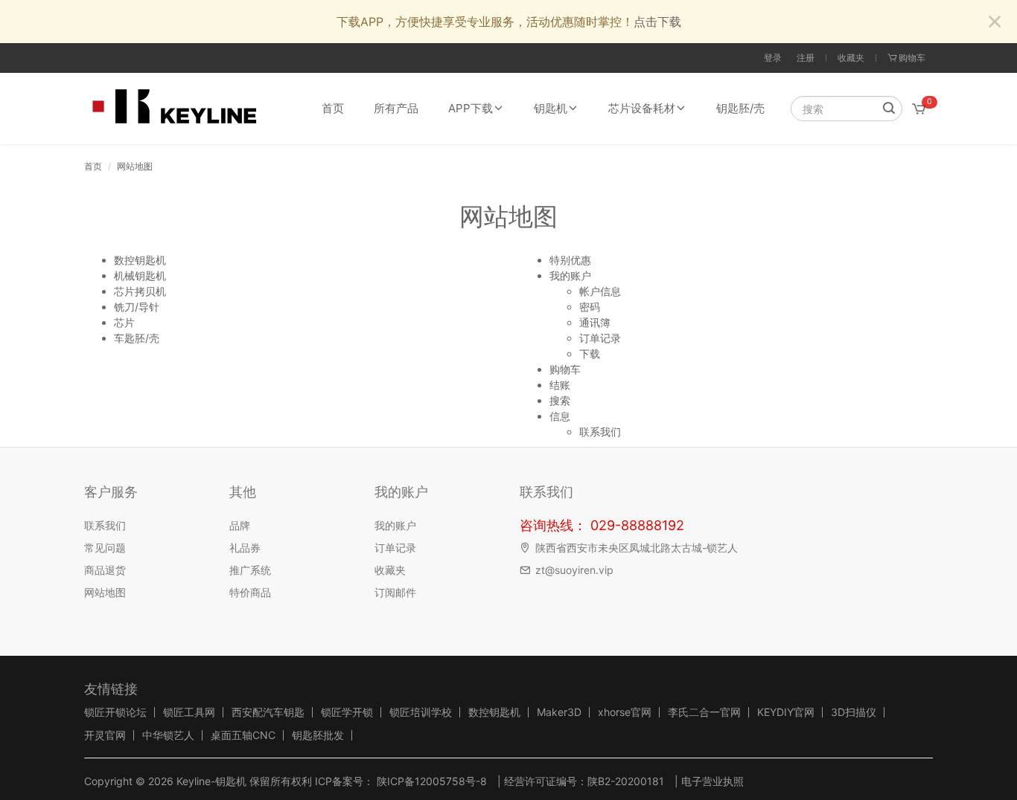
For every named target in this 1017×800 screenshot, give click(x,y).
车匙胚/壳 (136, 338)
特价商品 (250, 592)
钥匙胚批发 (318, 735)
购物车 (565, 369)
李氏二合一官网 (704, 712)
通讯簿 (594, 322)
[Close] (994, 22)
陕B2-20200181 (625, 781)
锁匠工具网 (189, 712)
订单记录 (600, 338)
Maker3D (559, 712)
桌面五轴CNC (243, 735)
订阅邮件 (395, 592)
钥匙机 (550, 108)
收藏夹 (851, 57)
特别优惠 (570, 260)
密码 (589, 306)
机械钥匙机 (140, 275)
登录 (773, 57)
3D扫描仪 (853, 712)
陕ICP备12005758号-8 (430, 781)
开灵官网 (105, 735)
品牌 (239, 525)
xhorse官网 (624, 712)
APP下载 (470, 108)
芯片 (124, 322)
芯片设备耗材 (641, 108)
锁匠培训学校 (420, 712)
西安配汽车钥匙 (268, 712)
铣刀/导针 (136, 306)
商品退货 (105, 570)
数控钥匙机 (140, 260)
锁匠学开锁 (347, 712)
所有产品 (396, 108)
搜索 (559, 400)
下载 (589, 353)
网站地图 (135, 166)
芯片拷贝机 (140, 291)
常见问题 (105, 547)
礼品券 (245, 547)
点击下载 (657, 21)
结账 (559, 384)
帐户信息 (600, 291)
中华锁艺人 (168, 735)
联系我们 (600, 431)
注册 (805, 57)
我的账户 (570, 275)
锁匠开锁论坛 (115, 712)
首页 (333, 108)
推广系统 (250, 570)
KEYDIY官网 (785, 712)
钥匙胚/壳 (740, 108)
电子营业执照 (712, 781)
